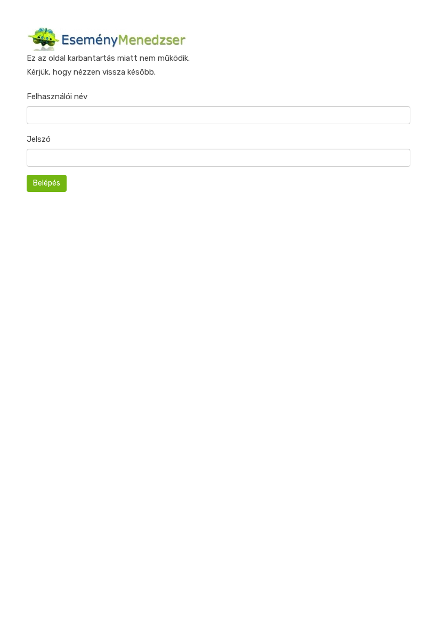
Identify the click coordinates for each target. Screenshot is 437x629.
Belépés (46, 183)
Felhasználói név (57, 96)
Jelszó (39, 139)
